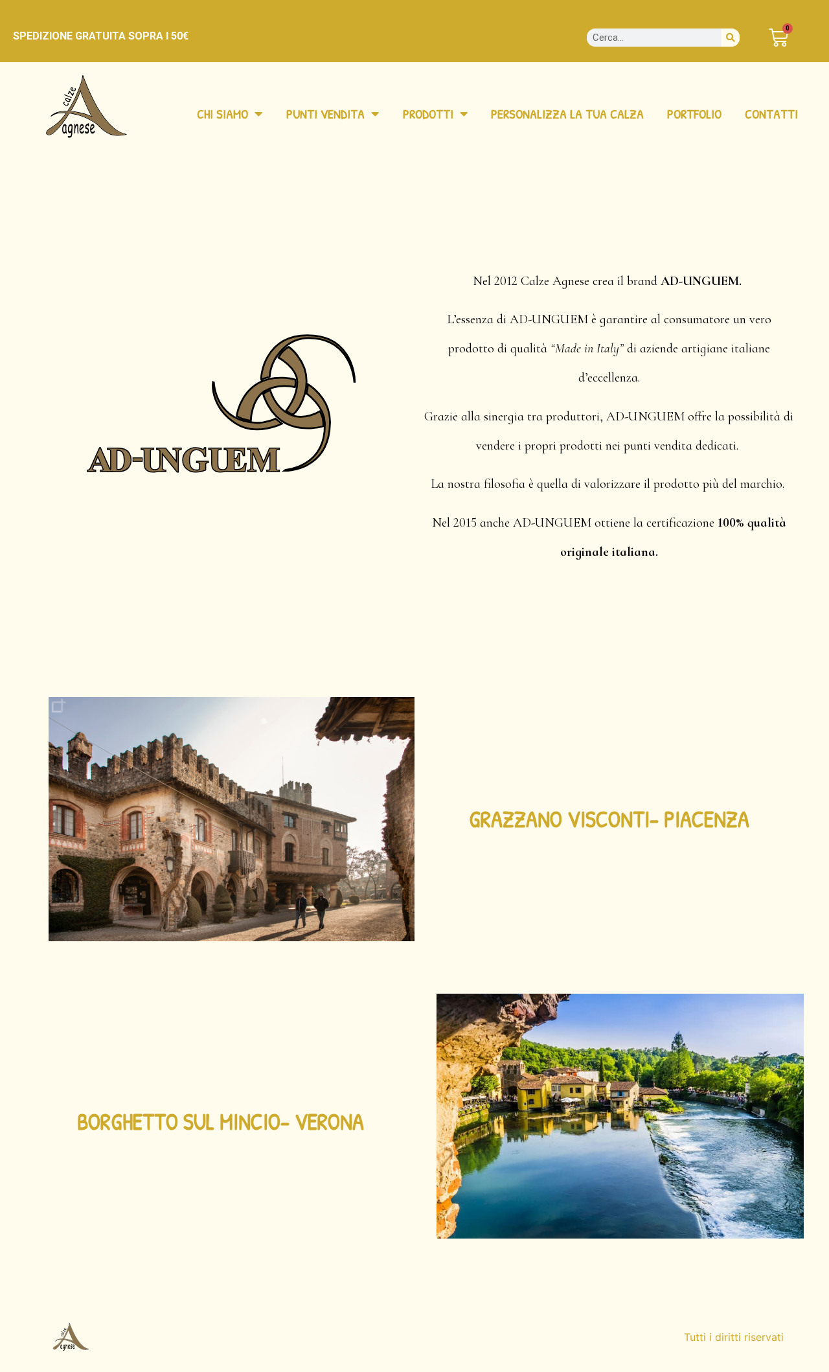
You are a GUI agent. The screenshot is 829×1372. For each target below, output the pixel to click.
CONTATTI (771, 113)
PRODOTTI (428, 113)
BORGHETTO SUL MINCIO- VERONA (220, 1121)
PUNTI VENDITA (325, 113)
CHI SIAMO (222, 113)
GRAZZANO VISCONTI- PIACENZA (609, 819)
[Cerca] (730, 38)
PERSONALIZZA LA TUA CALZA (567, 113)
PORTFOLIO (694, 113)
